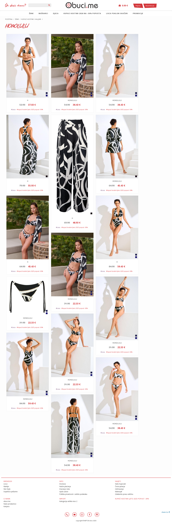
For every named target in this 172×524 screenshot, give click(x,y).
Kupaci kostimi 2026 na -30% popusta (82, 13)
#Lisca (13, 110)
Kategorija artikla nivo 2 (68, 501)
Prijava (138, 6)
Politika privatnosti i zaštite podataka (73, 494)
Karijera (6, 506)
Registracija (150, 6)
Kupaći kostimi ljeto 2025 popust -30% (132, 499)
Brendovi (8, 481)
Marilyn (6, 486)
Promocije (138, 13)
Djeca (56, 13)
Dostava (62, 484)
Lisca (5, 484)
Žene (31, 13)
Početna (9, 19)
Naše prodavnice (10, 504)
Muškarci (43, 13)
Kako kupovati (120, 484)
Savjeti (118, 481)
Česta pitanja (120, 486)
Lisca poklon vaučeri (117, 13)
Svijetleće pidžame (11, 491)
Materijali (118, 491)
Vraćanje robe (64, 489)
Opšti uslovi (63, 491)
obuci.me (7, 501)
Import (62, 499)
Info (61, 481)
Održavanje (119, 489)
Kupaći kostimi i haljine (31, 19)
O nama (7, 499)
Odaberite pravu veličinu (124, 494)
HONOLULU (72, 100)
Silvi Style (7, 489)
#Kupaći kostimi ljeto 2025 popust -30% (30, 110)
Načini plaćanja (65, 486)
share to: (165, 512)
